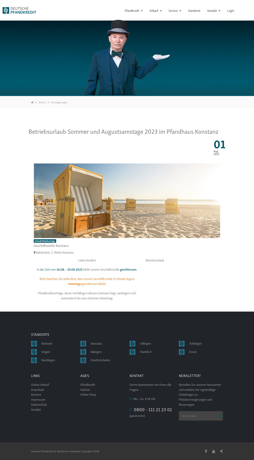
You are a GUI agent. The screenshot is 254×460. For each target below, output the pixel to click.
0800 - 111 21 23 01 (152, 409)
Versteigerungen (59, 102)
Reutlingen (48, 359)
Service (173, 10)
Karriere (36, 394)
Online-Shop (88, 394)
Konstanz (96, 343)
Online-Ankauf (40, 384)
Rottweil (46, 343)
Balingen (96, 351)
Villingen (145, 343)
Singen (45, 351)
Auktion (85, 389)
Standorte (194, 10)
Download (37, 389)
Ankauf (153, 10)
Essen (193, 351)
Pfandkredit (132, 10)
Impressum (38, 399)
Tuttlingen (195, 343)
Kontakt (212, 10)
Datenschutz (39, 404)
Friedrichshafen (100, 359)
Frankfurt (146, 351)
